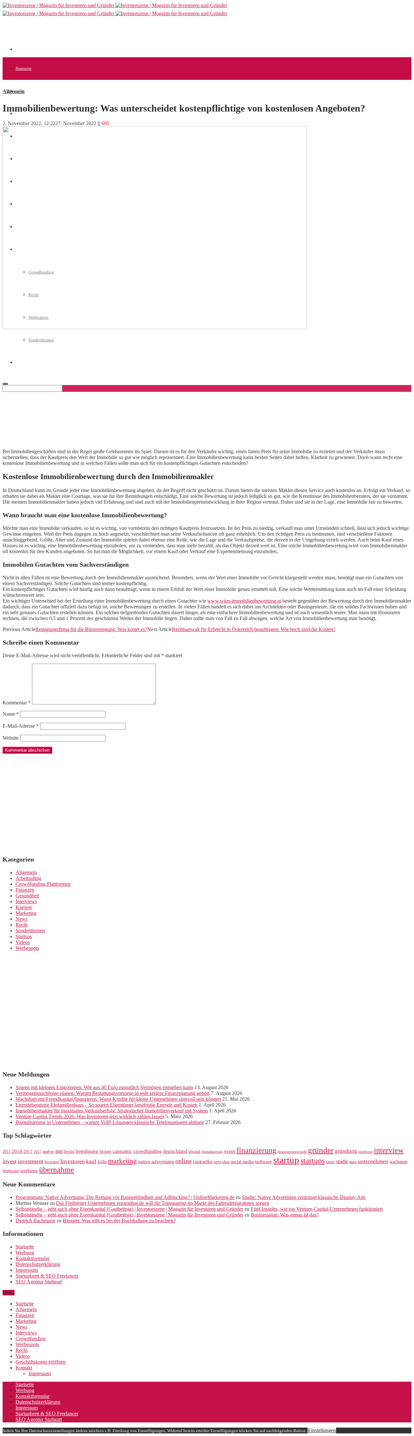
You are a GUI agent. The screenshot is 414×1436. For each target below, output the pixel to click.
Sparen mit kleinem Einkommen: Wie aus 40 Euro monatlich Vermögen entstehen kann (104, 1087)
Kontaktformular (32, 1258)
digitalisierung (212, 1151)
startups (312, 1160)
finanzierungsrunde (292, 1151)
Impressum (27, 1270)
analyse (48, 1151)
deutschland (175, 1151)
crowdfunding (147, 1151)
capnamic (122, 1151)
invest (9, 1161)
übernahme (56, 1169)
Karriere (24, 907)
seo (217, 1161)
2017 (37, 1151)
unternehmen (373, 1161)
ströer (330, 1162)
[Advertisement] (133, 36)
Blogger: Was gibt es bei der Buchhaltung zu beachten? (119, 1220)
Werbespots (27, 948)
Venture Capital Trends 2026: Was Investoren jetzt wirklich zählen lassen (90, 1116)
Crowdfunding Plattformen (43, 884)
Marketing (26, 913)
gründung (346, 1151)
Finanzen (25, 890)
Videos (23, 942)
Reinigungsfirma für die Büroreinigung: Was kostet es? (91, 629)
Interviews (26, 901)
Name (11, 714)
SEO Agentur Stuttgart (39, 1281)
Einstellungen (322, 1430)
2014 (17, 1151)
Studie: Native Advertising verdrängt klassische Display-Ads (303, 1197)
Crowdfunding (31, 1338)
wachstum (398, 1161)
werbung (29, 1170)
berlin (69, 1151)
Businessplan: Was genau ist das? (285, 1214)
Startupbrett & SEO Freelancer (47, 1276)
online (183, 1160)
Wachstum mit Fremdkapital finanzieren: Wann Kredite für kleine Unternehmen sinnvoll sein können (118, 1099)
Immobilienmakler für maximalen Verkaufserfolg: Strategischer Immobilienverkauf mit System (112, 1110)
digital (194, 1151)
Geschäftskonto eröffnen (41, 1362)
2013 (6, 1151)
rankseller (203, 1161)
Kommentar (17, 702)
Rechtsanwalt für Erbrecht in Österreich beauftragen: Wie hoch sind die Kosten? (253, 629)
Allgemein (25, 91)
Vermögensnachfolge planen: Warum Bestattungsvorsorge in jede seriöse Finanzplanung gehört (113, 1093)
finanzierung (256, 1150)
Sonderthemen (41, 340)
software (263, 1161)
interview (389, 1150)
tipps (353, 1162)
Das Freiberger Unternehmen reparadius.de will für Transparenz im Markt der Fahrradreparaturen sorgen (162, 1203)
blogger (105, 1151)
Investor (52, 1162)
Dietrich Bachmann (35, 1220)
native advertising (156, 1161)
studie (342, 1161)
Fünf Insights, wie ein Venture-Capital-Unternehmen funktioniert (317, 1209)
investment (30, 1161)
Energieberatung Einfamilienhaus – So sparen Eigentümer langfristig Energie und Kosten (106, 1105)
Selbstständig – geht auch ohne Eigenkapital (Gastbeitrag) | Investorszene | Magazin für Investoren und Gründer (129, 1209)
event (229, 1151)
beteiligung (87, 1151)
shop (226, 1162)
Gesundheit (27, 895)
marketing (122, 1161)
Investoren (72, 1161)
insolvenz (365, 1151)
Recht (21, 924)
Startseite (24, 68)
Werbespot (11, 1171)
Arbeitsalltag (28, 878)
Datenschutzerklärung (38, 1264)
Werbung (25, 1252)
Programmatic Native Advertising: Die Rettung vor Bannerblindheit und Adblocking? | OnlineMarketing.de (125, 1197)
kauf (91, 1161)
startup (286, 1160)
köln (102, 1161)
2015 (27, 1151)
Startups (24, 936)
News (21, 919)
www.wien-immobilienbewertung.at (244, 601)
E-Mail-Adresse (21, 726)
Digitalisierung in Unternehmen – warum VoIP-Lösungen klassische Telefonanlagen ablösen (110, 1122)
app (59, 1151)
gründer (320, 1150)
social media (242, 1161)
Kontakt (24, 1367)
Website (11, 738)
